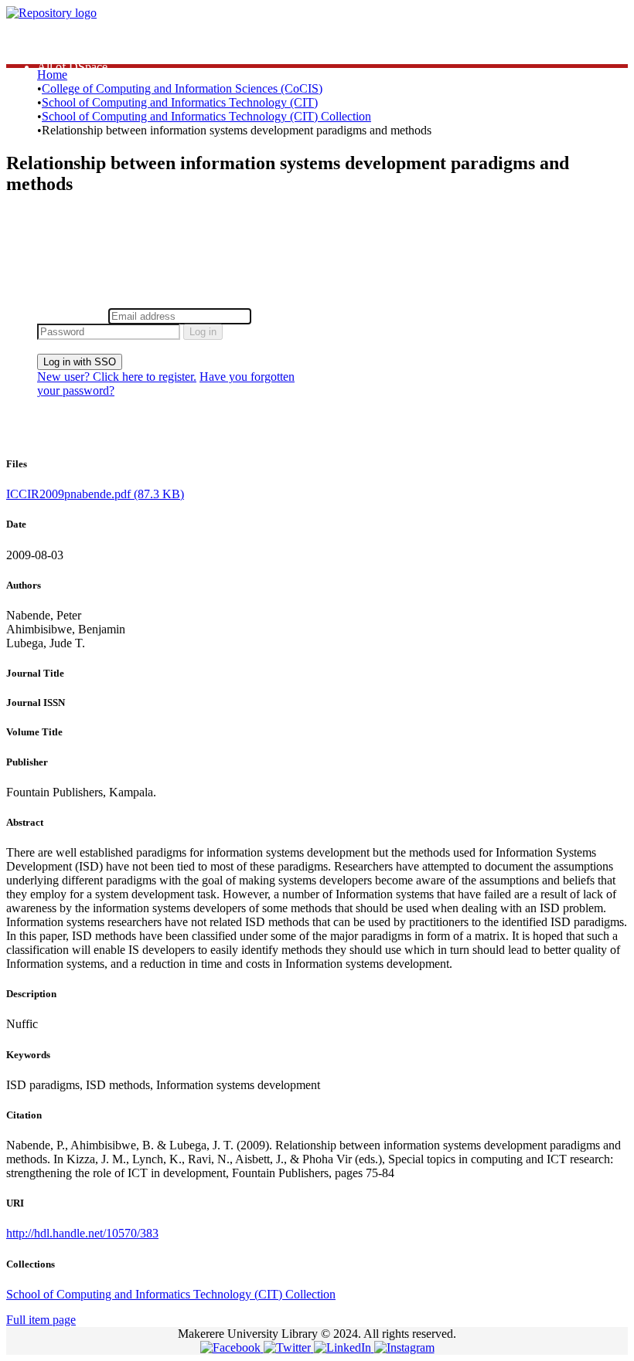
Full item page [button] (41, 1319)
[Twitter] (289, 1347)
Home (52, 74)
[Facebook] (232, 1347)
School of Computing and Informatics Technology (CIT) (180, 102)
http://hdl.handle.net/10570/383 (82, 1233)
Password (278, 315)
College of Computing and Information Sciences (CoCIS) (182, 88)
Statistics (58, 39)
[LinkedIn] (344, 1347)
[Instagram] (404, 1347)
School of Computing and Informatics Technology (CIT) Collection (206, 116)
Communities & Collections (104, 52)
